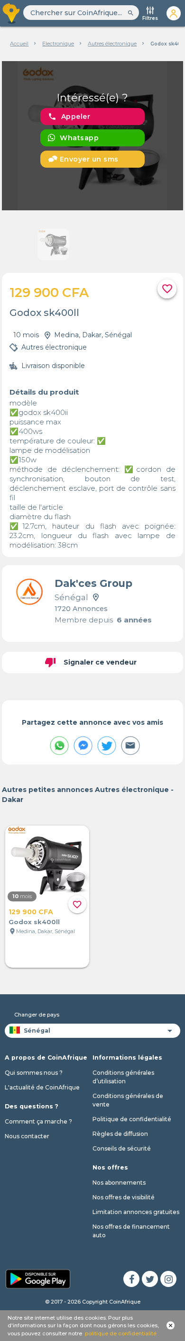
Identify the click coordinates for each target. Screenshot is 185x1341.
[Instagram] (168, 1279)
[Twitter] (150, 1279)
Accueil (19, 43)
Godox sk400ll (34, 921)
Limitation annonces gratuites (135, 1211)
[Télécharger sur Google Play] (38, 1278)
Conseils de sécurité (121, 1148)
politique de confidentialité (121, 1333)
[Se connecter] (173, 13)
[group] (92, 135)
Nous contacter (27, 1136)
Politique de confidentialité (131, 1119)
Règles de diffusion (120, 1133)
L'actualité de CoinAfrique (42, 1087)
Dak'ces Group (93, 583)
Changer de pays (36, 1014)
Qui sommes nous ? (34, 1072)
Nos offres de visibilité (123, 1197)
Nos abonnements (119, 1182)
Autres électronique (112, 43)
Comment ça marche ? (38, 1121)
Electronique (58, 43)
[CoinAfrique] (11, 13)
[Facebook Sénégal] (131, 1279)
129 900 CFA (31, 912)
